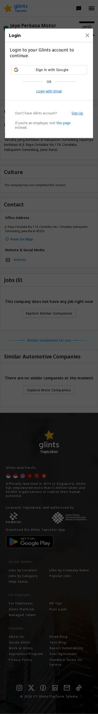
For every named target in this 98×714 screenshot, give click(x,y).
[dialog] (49, 83)
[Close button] (87, 35)
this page (63, 123)
